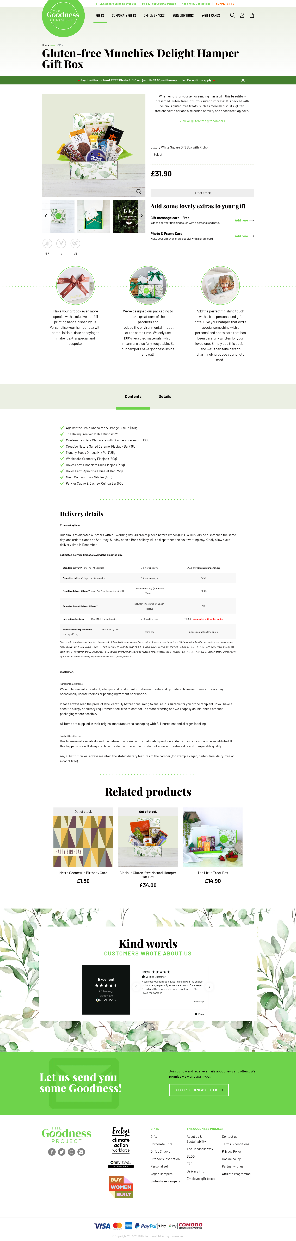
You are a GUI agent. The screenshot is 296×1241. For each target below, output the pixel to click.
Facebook (52, 1152)
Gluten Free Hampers (165, 1181)
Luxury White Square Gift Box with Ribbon (180, 147)
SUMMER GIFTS (225, 3)
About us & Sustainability (196, 1138)
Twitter (61, 1152)
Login (242, 15)
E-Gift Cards (210, 15)
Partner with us (232, 1166)
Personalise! (159, 1166)
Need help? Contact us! (196, 3)
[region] (172, 987)
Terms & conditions (235, 1144)
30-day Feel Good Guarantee (159, 3)
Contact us (229, 1136)
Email (81, 1152)
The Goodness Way (200, 1149)
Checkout (252, 15)
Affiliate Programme (236, 1174)
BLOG (191, 1156)
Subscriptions (183, 15)
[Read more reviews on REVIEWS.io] (106, 1000)
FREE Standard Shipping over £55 (116, 3)
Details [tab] (165, 396)
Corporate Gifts (124, 15)
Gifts (100, 15)
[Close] (243, 80)
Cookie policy (231, 1159)
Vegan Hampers (161, 1174)
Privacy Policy (232, 1151)
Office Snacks (154, 15)
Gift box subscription (165, 1159)
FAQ (189, 1164)
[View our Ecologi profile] (121, 1140)
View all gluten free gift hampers (202, 121)
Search (232, 15)
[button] (136, 987)
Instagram (71, 1152)
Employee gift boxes (201, 1179)
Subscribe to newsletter (196, 1090)
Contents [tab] (133, 396)
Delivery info (195, 1171)
